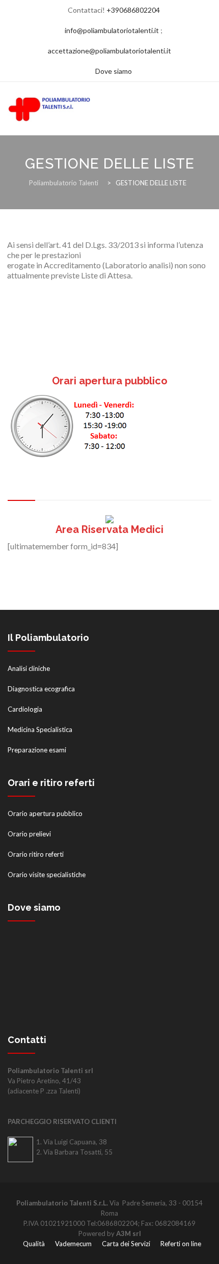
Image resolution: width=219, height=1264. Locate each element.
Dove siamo (113, 71)
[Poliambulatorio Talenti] (64, 108)
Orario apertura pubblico (45, 813)
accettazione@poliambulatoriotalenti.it (109, 50)
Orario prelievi (29, 834)
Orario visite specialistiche (47, 874)
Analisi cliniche (29, 668)
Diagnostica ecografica (41, 689)
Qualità (34, 1244)
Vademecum (73, 1244)
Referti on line (180, 1244)
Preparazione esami (37, 750)
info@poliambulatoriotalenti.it (112, 30)
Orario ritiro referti (36, 854)
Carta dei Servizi (126, 1244)
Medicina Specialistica (40, 729)
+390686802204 (133, 10)
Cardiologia (25, 709)
